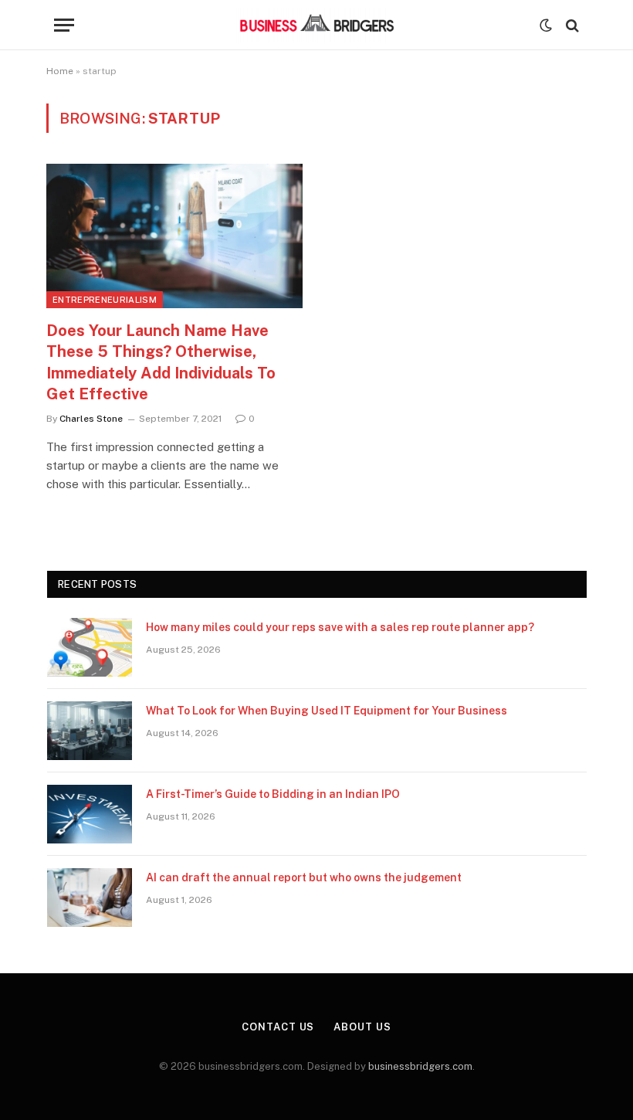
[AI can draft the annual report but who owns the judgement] (89, 897)
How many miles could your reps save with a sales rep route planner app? (340, 627)
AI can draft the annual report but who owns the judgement (304, 877)
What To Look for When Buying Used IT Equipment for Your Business (326, 710)
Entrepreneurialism (104, 299)
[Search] (571, 25)
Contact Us (278, 1027)
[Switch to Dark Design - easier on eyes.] (546, 25)
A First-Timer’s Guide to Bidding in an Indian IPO (273, 794)
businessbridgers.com (420, 1066)
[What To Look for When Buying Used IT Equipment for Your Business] (89, 730)
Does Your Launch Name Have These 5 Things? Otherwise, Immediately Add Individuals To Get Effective (161, 362)
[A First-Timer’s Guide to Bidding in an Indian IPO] (89, 814)
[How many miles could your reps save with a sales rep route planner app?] (89, 647)
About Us (362, 1027)
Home (59, 71)
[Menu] (64, 25)
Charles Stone (91, 418)
